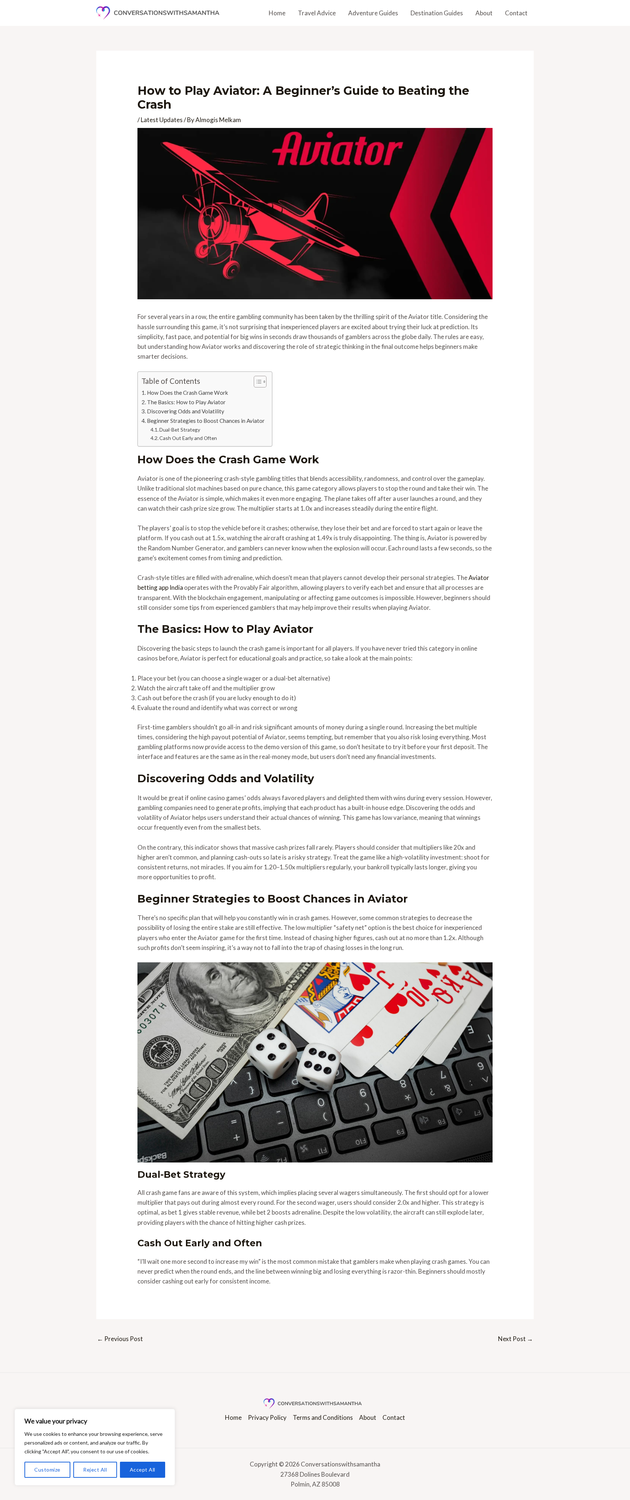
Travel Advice (317, 13)
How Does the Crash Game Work (187, 392)
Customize (47, 1469)
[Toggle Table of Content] (256, 381)
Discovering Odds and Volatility (185, 411)
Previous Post (120, 1339)
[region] (95, 1447)
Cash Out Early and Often (188, 438)
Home (277, 13)
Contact (516, 13)
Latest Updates (162, 120)
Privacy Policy (267, 1417)
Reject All (95, 1469)
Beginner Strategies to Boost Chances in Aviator (206, 420)
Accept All (142, 1469)
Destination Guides (437, 13)
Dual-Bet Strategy (179, 429)
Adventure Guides (373, 13)
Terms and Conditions (323, 1417)
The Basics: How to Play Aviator (186, 402)
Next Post (515, 1339)
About (484, 13)
